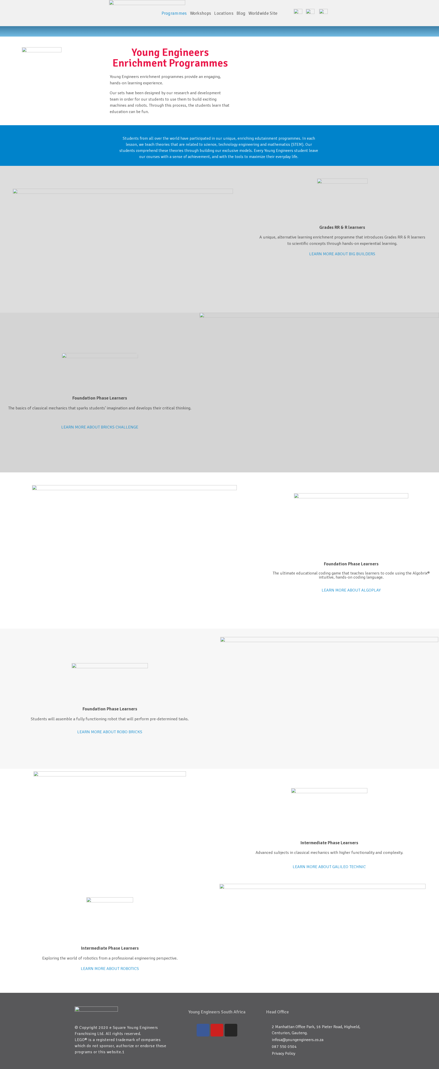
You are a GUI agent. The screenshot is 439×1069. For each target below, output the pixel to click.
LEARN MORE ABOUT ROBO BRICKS (109, 732)
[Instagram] (231, 1030)
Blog (241, 13)
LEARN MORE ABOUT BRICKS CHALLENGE (99, 427)
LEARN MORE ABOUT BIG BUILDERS (342, 254)
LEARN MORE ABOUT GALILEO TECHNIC (329, 866)
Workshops (200, 13)
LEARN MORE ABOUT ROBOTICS (110, 968)
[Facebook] (203, 1030)
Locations (223, 13)
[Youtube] (217, 1030)
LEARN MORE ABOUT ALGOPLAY (351, 590)
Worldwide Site (262, 13)
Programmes (174, 13)
